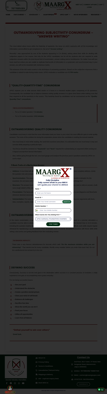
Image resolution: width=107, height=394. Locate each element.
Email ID (38, 197)
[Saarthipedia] (10, 387)
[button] (70, 169)
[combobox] (37, 210)
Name (37, 189)
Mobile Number (40, 206)
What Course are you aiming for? (47, 215)
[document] (53, 197)
